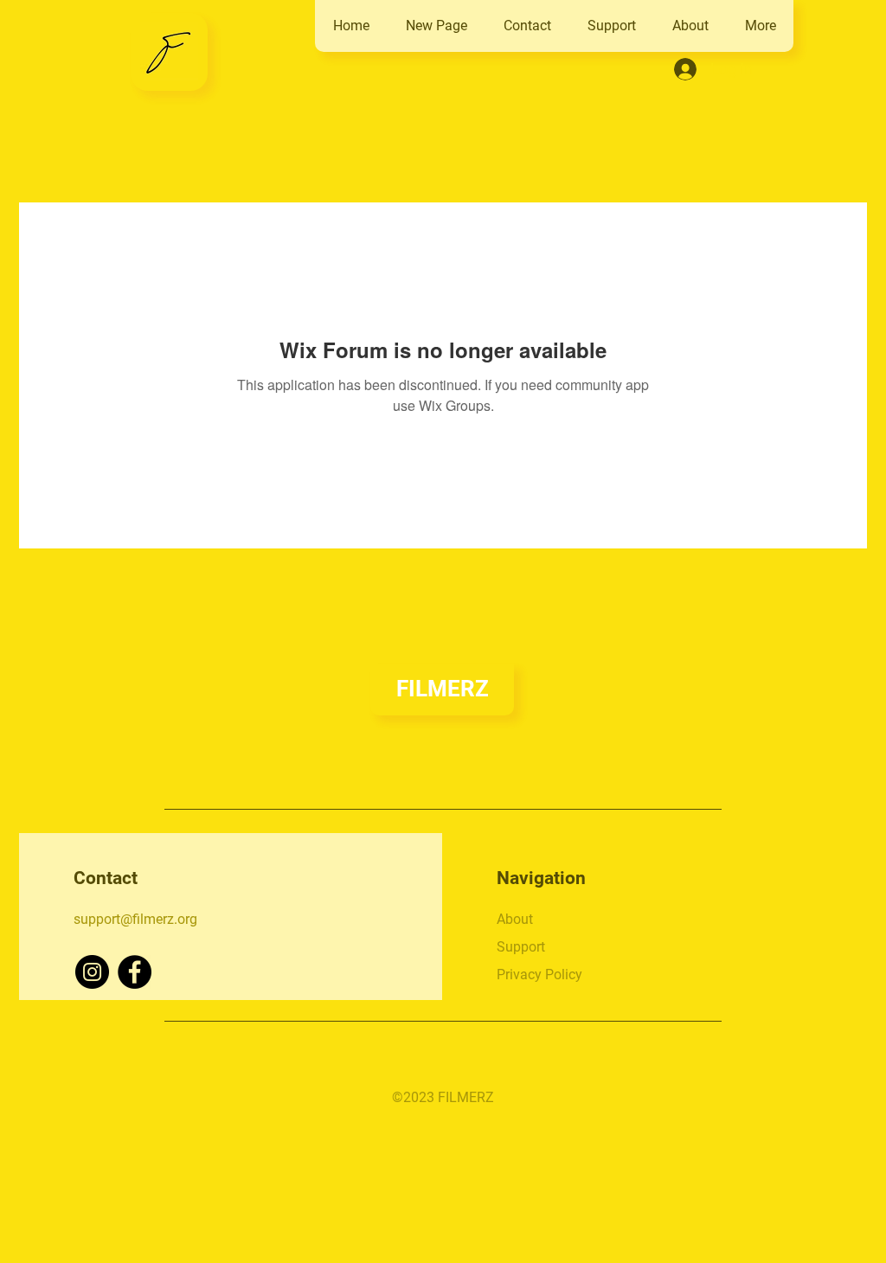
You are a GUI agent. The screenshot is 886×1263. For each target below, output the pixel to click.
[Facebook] (134, 972)
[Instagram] (92, 972)
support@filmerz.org (135, 919)
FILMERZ (442, 689)
